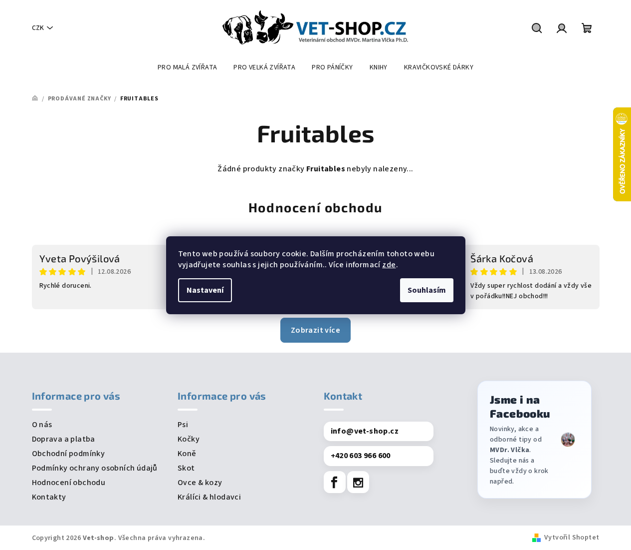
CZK (38, 28)
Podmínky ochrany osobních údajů (95, 468)
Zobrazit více (315, 330)
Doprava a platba (63, 439)
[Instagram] (358, 482)
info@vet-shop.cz (365, 431)
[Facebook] (335, 482)
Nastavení (205, 290)
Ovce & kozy (200, 482)
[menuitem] (187, 67)
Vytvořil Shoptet (571, 538)
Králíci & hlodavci (209, 497)
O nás (42, 424)
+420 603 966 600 (361, 455)
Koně (187, 453)
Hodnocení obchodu (315, 207)
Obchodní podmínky (68, 453)
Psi (183, 424)
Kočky (189, 439)
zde (389, 264)
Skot (186, 468)
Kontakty (49, 497)
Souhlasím (427, 290)
